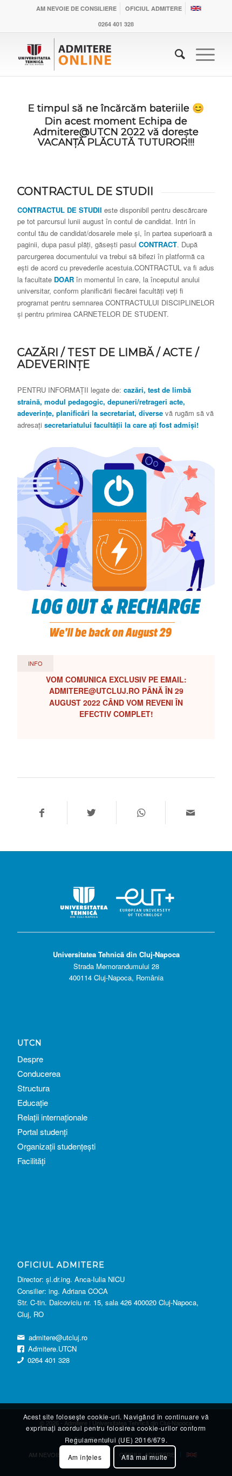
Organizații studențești (56, 1146)
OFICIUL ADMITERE (153, 8)
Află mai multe (144, 1456)
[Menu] (200, 54)
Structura (33, 1088)
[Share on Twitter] (91, 812)
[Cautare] (174, 54)
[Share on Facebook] (41, 812)
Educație (32, 1102)
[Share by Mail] (190, 812)
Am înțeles (85, 1456)
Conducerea (40, 1073)
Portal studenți (42, 1131)
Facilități (31, 1160)
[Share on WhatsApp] (141, 812)
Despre (30, 1058)
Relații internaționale (52, 1117)
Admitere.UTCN (52, 1348)
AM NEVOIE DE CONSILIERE (76, 8)
